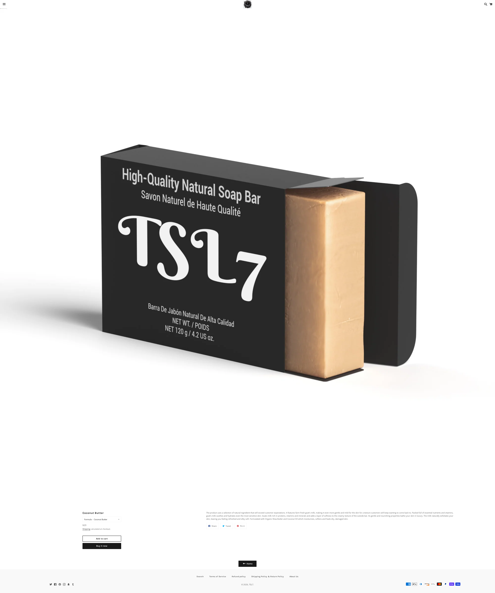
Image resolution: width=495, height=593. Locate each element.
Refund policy (239, 576)
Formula (88, 519)
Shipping (86, 529)
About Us (294, 576)
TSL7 (251, 584)
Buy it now (101, 546)
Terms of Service (217, 576)
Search (200, 576)
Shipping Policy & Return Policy (267, 576)
